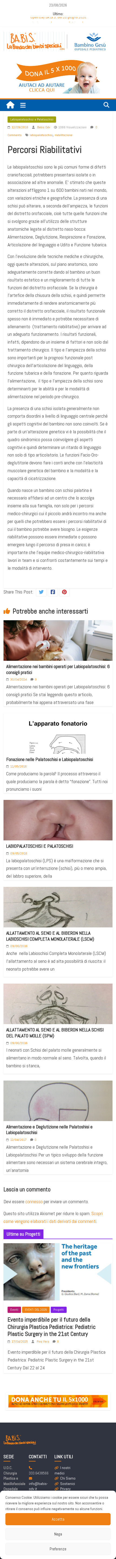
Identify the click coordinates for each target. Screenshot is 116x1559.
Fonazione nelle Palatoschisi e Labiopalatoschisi (49, 759)
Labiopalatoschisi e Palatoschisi (31, 119)
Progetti (58, 1309)
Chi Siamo (68, 1478)
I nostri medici (62, 1470)
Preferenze (58, 1548)
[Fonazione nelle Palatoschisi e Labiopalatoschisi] (58, 753)
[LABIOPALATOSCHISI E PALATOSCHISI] (58, 834)
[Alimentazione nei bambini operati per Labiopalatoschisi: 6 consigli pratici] (58, 648)
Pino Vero (43, 1341)
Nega (58, 1534)
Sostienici (67, 1483)
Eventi (14, 1309)
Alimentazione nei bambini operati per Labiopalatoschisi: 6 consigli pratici (58, 669)
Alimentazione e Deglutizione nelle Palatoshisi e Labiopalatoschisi (49, 1130)
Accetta (58, 1519)
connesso (34, 1201)
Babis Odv (44, 127)
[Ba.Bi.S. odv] (10, 105)
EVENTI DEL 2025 (36, 1309)
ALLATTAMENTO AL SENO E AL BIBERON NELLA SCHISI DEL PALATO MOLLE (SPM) (55, 1033)
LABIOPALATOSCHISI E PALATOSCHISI (39, 846)
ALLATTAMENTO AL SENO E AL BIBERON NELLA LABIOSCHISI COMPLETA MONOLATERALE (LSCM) (50, 936)
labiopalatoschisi (41, 135)
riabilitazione (63, 135)
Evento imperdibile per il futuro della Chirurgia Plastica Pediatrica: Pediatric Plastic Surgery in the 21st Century (51, 1326)
